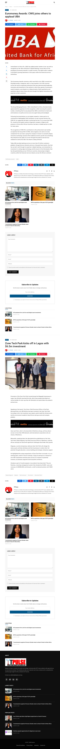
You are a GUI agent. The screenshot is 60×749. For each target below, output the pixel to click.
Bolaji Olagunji (9, 475)
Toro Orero (30, 475)
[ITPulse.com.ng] (30, 2)
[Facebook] (6, 66)
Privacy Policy (39, 299)
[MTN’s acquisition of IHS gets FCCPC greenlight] (43, 193)
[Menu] (6, 2)
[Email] (6, 81)
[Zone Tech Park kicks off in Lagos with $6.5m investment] (30, 373)
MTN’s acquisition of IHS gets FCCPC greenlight (42, 202)
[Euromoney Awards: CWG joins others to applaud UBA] (30, 43)
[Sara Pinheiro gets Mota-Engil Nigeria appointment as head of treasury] (8, 717)
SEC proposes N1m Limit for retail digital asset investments (16, 203)
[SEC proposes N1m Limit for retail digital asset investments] (17, 193)
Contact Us (42, 745)
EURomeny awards (10, 159)
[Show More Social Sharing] (49, 24)
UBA (17, 159)
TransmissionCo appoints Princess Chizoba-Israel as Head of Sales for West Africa (16, 225)
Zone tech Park (38, 475)
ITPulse (11, 20)
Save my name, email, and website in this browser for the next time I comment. (27, 267)
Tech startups (23, 475)
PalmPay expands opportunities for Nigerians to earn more (26, 731)
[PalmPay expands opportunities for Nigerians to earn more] (8, 732)
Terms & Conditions (20, 745)
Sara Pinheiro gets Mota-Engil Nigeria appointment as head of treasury (29, 716)
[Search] (54, 2)
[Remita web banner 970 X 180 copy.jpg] (32, 103)
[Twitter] (6, 70)
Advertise (36, 745)
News (7, 339)
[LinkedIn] (6, 73)
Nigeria (16, 475)
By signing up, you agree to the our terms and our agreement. (30, 299)
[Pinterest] (6, 77)
